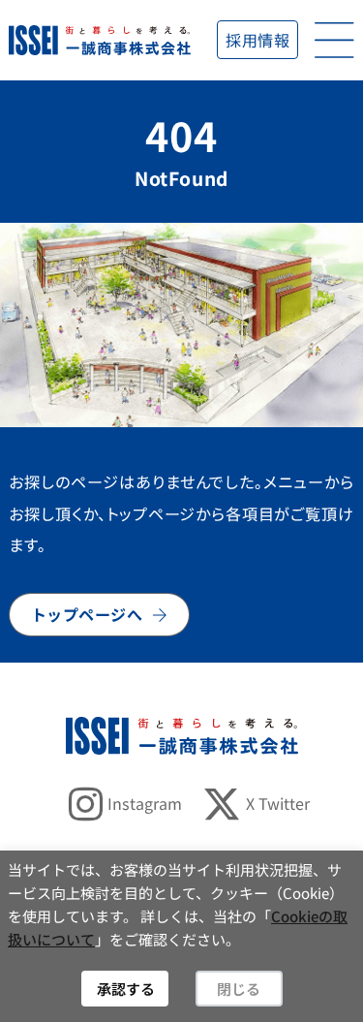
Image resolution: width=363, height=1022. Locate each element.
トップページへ (87, 614)
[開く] (334, 40)
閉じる (238, 988)
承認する (126, 988)
